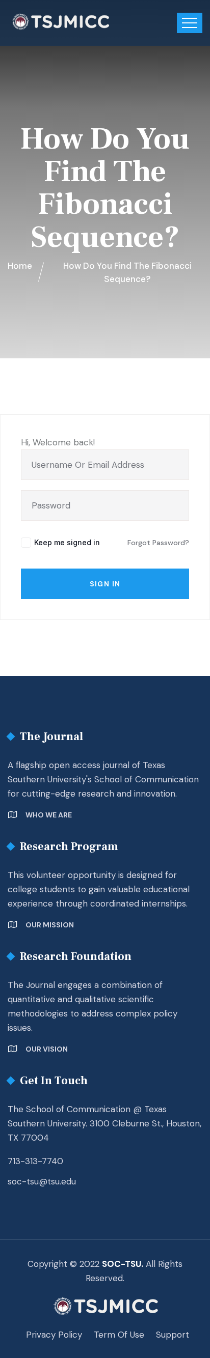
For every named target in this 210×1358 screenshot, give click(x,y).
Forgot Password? (158, 542)
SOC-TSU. (122, 1263)
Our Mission (49, 924)
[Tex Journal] (60, 22)
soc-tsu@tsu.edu (42, 1181)
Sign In (105, 583)
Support (172, 1334)
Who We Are (48, 814)
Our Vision (46, 1049)
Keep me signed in (67, 542)
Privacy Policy (54, 1334)
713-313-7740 (35, 1161)
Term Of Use (119, 1334)
